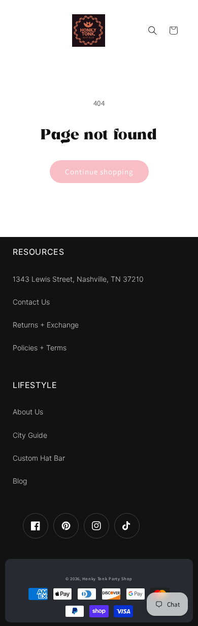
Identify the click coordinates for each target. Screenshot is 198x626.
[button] (153, 30)
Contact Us (31, 302)
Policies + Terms (40, 348)
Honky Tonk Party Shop (107, 578)
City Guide (30, 435)
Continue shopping (99, 171)
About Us (28, 412)
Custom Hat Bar (39, 458)
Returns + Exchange (46, 325)
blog (20, 481)
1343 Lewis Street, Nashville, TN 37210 (78, 279)
